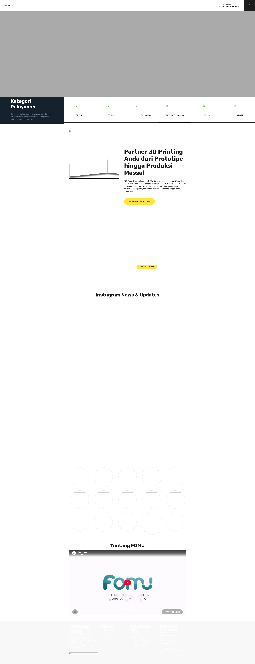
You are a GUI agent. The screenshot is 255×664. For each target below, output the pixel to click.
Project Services (140, 645)
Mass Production (143, 115)
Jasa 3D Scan (139, 637)
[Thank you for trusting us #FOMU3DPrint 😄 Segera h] (127, 306)
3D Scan (111, 115)
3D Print (79, 115)
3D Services (108, 630)
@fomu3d (174, 635)
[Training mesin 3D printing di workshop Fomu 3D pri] (167, 312)
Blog (105, 635)
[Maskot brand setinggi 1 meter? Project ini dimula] (127, 341)
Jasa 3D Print (139, 635)
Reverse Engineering (175, 115)
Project (207, 115)
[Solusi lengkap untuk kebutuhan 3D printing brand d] (167, 368)
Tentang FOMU (109, 633)
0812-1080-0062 (170, 630)
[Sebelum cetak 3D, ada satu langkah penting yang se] (88, 371)
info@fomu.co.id (172, 633)
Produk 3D (239, 115)
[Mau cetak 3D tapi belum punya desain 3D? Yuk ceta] (88, 313)
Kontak (106, 638)
